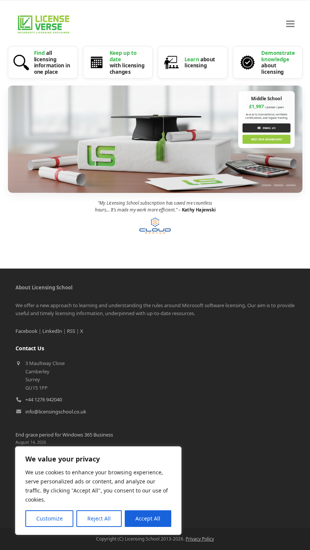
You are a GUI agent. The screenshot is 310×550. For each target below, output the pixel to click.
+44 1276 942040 (43, 399)
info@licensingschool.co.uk (55, 411)
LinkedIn (52, 331)
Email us (266, 128)
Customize (49, 518)
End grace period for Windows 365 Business (64, 434)
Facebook (26, 331)
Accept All (147, 518)
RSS (71, 331)
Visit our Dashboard (266, 139)
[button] (290, 24)
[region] (98, 490)
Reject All (99, 518)
